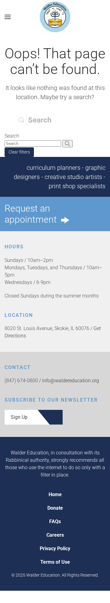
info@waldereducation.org (70, 380)
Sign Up (19, 417)
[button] (8, 16)
